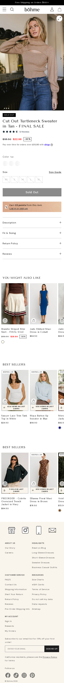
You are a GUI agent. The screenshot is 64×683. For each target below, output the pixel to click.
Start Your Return (14, 594)
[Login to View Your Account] (52, 9)
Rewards (9, 626)
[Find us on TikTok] (16, 677)
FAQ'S (8, 579)
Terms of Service (40, 589)
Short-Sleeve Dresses (43, 557)
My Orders (10, 631)
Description (9, 222)
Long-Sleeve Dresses (43, 552)
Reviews (7, 253)
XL (39, 179)
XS (6, 179)
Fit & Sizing (9, 233)
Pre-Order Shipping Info (17, 609)
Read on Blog (39, 548)
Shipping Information (16, 589)
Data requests (39, 604)
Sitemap (36, 609)
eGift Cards (38, 584)
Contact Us (11, 584)
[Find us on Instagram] (24, 677)
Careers (9, 552)
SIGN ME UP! (51, 648)
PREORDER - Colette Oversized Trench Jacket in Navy (13, 501)
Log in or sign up (19, 208)
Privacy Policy (39, 594)
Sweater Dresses (41, 562)
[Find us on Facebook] (8, 677)
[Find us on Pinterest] (32, 677)
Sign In (8, 621)
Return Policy (10, 243)
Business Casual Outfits (44, 567)
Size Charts (38, 579)
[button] (61, 58)
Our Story (10, 548)
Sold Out (32, 192)
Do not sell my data (42, 599)
